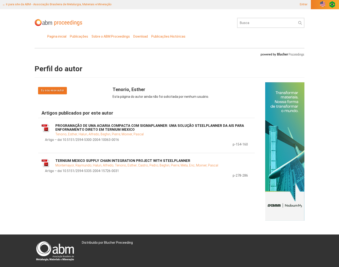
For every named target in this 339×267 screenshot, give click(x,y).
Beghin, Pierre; (111, 134)
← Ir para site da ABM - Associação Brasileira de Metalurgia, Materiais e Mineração (57, 4)
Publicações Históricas (168, 36)
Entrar (303, 4)
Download (140, 36)
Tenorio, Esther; (67, 134)
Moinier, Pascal (133, 134)
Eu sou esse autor (52, 90)
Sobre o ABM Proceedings (111, 36)
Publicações (79, 36)
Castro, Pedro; (149, 165)
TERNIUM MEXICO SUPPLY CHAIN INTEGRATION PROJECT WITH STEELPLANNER (122, 161)
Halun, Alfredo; (90, 134)
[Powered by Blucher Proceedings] (282, 54)
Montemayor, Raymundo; (74, 165)
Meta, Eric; (188, 165)
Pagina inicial (56, 36)
